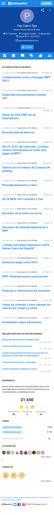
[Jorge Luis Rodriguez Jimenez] (43, 452)
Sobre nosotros (12, 498)
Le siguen (8, 446)
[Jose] (13, 452)
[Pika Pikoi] (30, 452)
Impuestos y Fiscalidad (27, 128)
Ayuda (22, 498)
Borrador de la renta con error (22, 213)
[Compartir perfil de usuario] (42, 10)
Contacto (33, 498)
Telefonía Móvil (24, 108)
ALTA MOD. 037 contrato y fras (22, 199)
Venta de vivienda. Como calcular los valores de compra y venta (26, 306)
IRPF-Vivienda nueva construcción (25, 276)
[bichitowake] (4, 452)
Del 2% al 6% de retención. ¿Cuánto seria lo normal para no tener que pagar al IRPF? (25, 150)
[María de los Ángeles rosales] (21, 452)
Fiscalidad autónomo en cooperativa (19, 362)
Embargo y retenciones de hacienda (26, 290)
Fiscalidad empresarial (27, 73)
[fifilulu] (38, 452)
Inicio (3, 498)
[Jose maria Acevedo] (34, 452)
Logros (7, 467)
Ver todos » (46, 457)
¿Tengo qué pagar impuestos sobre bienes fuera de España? (25, 246)
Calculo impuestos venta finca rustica (19, 369)
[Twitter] (15, 504)
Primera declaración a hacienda (17, 346)
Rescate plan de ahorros (18, 132)
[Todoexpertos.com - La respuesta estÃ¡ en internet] (17, 3)
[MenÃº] (3, 3)
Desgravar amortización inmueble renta (20, 339)
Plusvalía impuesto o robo (19, 185)
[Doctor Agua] (17, 452)
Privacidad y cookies (13, 500)
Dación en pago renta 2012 (20, 262)
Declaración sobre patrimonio (21, 322)
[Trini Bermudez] (8, 452)
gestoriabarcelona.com (28, 40)
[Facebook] (19, 504)
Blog (27, 498)
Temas (5, 421)
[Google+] (23, 504)
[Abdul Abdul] (25, 452)
